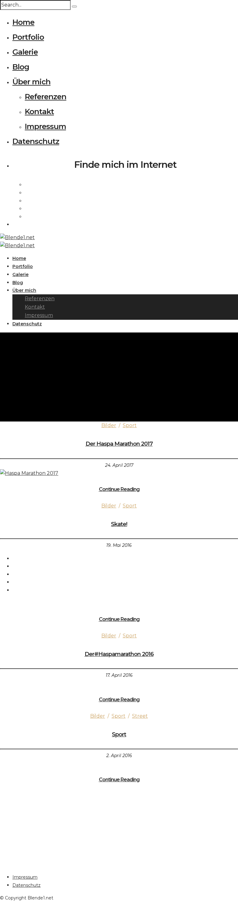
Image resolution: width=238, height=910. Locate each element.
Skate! (119, 524)
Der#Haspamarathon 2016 (119, 654)
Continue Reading (119, 489)
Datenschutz (35, 141)
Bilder (108, 425)
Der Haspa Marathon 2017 (119, 443)
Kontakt (39, 111)
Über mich (31, 81)
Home (23, 22)
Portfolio (28, 37)
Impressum (45, 126)
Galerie (25, 51)
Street (140, 716)
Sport (130, 425)
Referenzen (45, 96)
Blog (20, 66)
